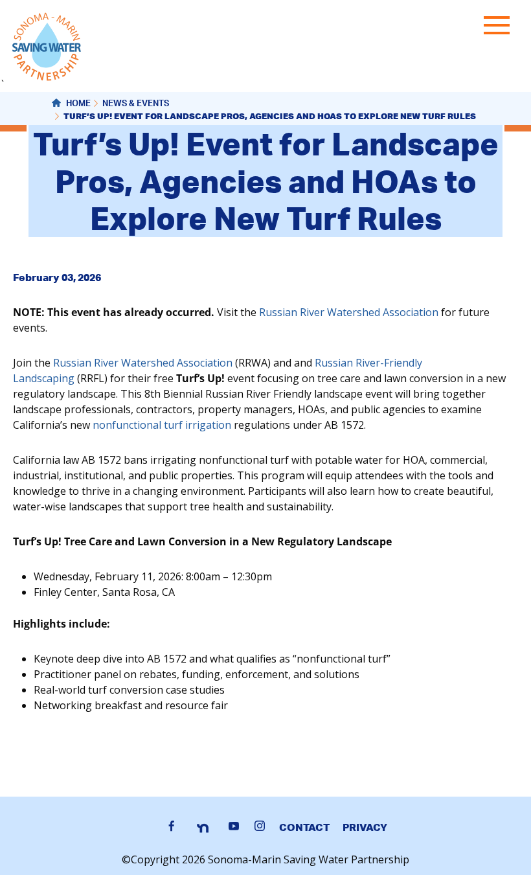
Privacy (365, 827)
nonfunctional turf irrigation (162, 425)
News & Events (135, 104)
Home (77, 104)
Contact (304, 827)
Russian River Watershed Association (348, 312)
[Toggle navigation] (500, 28)
